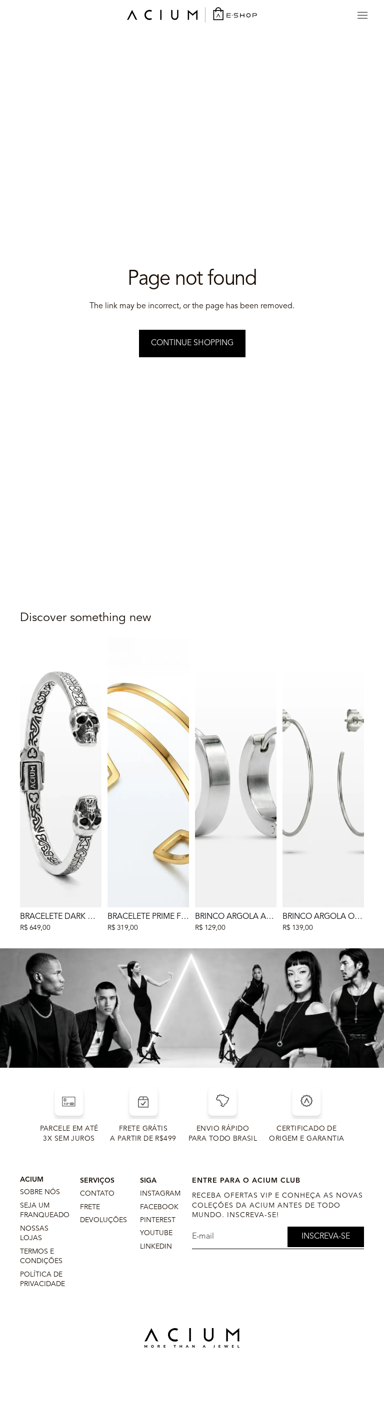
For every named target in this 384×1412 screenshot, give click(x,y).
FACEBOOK (159, 1207)
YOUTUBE (156, 1233)
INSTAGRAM (160, 1193)
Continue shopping (192, 343)
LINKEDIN (156, 1246)
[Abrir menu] (362, 15)
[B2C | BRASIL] (192, 14)
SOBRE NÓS (40, 1192)
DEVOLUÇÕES (103, 1220)
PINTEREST (158, 1220)
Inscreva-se (326, 1237)
